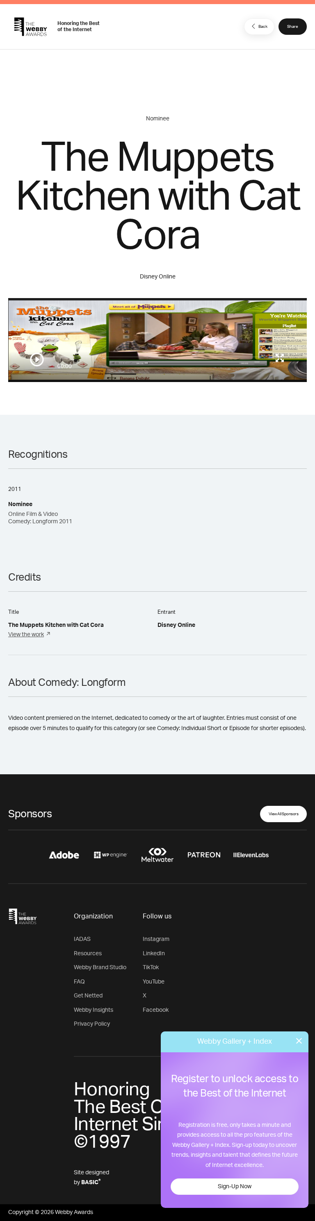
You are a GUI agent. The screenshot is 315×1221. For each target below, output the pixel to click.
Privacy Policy (92, 1024)
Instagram (156, 939)
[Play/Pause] (37, 359)
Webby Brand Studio (100, 967)
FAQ (79, 982)
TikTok (151, 967)
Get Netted (88, 996)
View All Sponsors (284, 814)
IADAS (82, 939)
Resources (88, 953)
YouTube (153, 982)
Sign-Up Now (234, 1186)
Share (292, 27)
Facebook (156, 1010)
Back (262, 27)
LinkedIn (154, 953)
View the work (26, 635)
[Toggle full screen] (279, 357)
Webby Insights (93, 1010)
